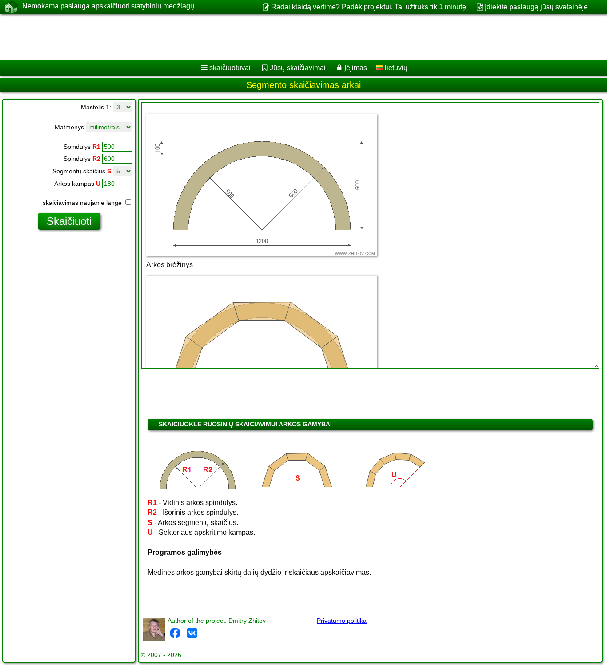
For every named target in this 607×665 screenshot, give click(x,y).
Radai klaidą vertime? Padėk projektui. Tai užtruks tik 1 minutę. (369, 7)
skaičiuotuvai (230, 68)
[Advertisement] (269, 37)
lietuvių (395, 68)
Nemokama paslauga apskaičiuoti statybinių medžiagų (108, 6)
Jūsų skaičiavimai (298, 68)
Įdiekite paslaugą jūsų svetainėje (536, 7)
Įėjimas (355, 68)
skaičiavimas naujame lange (83, 202)
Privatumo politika (342, 620)
